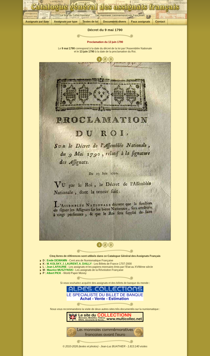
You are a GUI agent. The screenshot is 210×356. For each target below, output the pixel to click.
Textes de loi (90, 21)
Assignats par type (65, 21)
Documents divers (114, 21)
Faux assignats (140, 21)
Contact (160, 21)
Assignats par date (37, 21)
